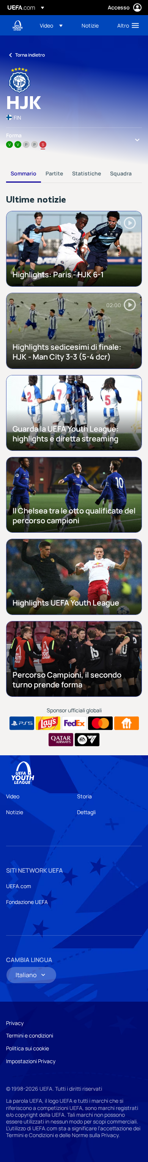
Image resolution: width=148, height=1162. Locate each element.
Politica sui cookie (27, 1048)
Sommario (23, 173)
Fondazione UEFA (27, 901)
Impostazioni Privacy (30, 1061)
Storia (84, 796)
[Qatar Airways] (61, 740)
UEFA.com (18, 886)
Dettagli (86, 812)
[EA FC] (87, 740)
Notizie (14, 812)
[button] (51, 25)
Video (12, 796)
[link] (90, 25)
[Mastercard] (100, 723)
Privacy (15, 1023)
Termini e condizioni (29, 1035)
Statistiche (86, 173)
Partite (54, 173)
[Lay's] (48, 723)
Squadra (121, 173)
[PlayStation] (21, 723)
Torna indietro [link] (30, 55)
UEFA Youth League (17, 25)
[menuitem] (54, 25)
